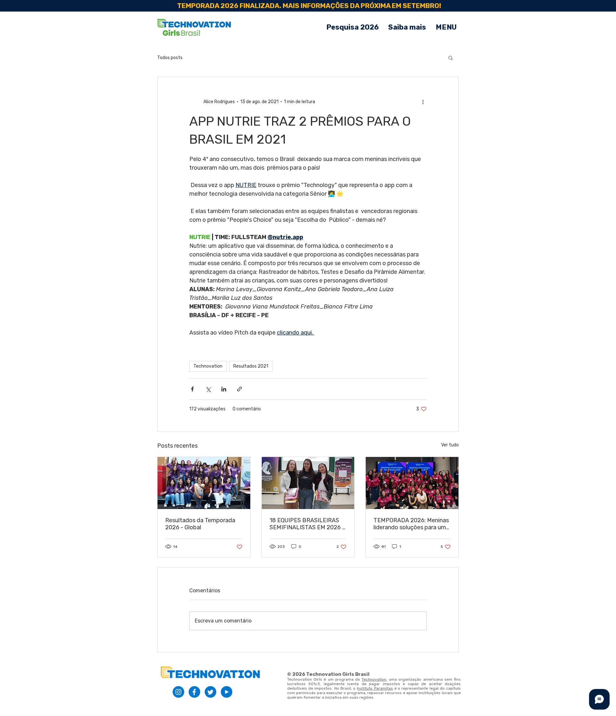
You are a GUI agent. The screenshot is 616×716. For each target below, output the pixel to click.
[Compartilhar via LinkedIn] (224, 389)
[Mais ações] (423, 101)
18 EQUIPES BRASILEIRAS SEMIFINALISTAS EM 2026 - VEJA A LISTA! (307, 524)
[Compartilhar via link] (239, 389)
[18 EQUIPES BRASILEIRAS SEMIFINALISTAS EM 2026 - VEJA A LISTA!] (308, 483)
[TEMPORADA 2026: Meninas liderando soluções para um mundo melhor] (412, 483)
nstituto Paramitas (375, 688)
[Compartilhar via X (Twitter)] (208, 389)
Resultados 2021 (250, 366)
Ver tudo (450, 445)
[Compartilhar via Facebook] (192, 389)
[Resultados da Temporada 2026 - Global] (204, 483)
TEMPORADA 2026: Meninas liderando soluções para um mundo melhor (411, 524)
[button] (446, 27)
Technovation (207, 366)
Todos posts (170, 57)
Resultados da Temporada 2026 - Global (200, 524)
